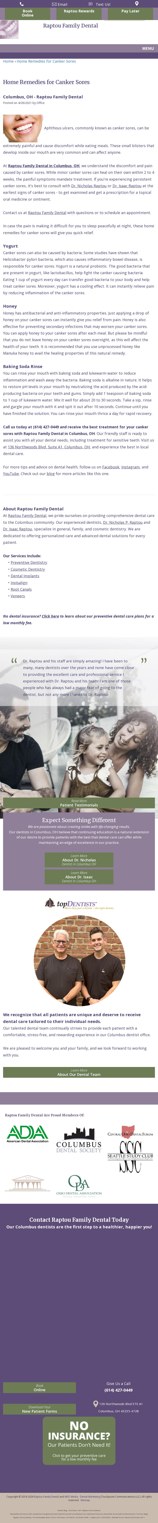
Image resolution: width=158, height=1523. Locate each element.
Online (39, 1387)
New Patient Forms (39, 1409)
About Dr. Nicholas (79, 860)
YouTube (11, 473)
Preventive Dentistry (29, 562)
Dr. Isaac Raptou (127, 185)
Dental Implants (25, 575)
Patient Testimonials (79, 803)
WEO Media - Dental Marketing (82, 1496)
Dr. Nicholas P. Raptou (123, 522)
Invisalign (19, 582)
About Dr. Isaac (79, 876)
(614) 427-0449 (46, 426)
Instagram (130, 466)
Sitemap (85, 1500)
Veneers (18, 595)
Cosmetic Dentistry (28, 569)
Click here (50, 616)
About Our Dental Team (79, 1072)
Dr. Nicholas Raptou (89, 185)
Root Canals (21, 589)
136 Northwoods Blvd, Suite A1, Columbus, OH (49, 446)
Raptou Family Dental (47, 212)
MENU (148, 48)
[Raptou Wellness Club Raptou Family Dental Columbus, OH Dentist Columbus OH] (79, 1441)
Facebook (110, 466)
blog (51, 473)
